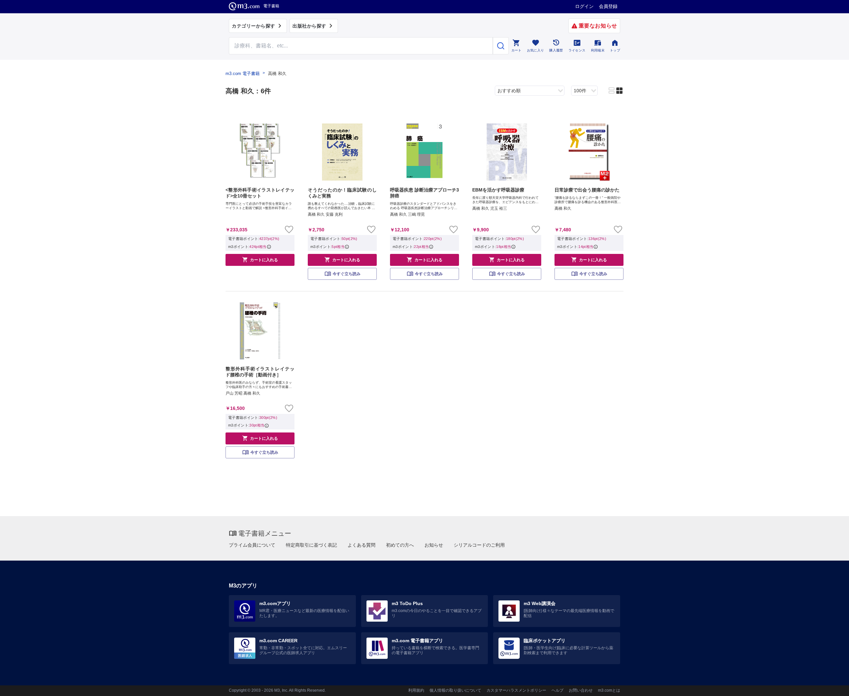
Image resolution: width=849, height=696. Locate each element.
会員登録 (608, 6)
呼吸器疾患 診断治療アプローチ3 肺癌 (424, 192)
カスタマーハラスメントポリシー (516, 690)
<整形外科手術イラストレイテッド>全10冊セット (260, 192)
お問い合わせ (581, 690)
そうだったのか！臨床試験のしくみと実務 (342, 192)
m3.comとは (609, 690)
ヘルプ (557, 690)
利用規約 (416, 690)
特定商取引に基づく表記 (311, 545)
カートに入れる (260, 259)
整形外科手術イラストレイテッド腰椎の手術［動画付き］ (260, 371)
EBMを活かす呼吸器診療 (498, 190)
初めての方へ (400, 545)
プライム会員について (252, 545)
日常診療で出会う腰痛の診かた (587, 190)
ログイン (584, 6)
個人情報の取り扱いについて (455, 690)
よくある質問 (361, 545)
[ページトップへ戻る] (830, 685)
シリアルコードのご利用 (479, 545)
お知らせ (433, 545)
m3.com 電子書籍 (243, 73)
